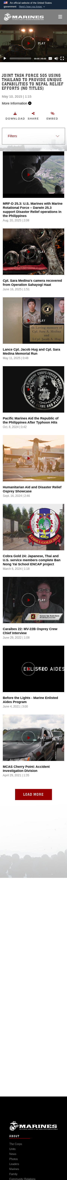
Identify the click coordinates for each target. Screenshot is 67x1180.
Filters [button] (12, 136)
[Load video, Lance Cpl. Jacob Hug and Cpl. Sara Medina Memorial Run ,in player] (33, 320)
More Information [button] (15, 103)
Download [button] (15, 118)
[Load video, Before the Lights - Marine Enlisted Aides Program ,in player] (33, 669)
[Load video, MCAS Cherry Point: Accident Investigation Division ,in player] (33, 738)
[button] (32, 7)
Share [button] (33, 118)
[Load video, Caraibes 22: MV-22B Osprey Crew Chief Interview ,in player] (33, 600)
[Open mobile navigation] (60, 16)
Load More (33, 794)
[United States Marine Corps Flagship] (24, 17)
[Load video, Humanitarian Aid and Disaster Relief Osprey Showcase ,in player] (33, 458)
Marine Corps (33, 1126)
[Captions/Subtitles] (50, 58)
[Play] (5, 58)
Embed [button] (52, 118)
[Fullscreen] (62, 58)
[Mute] (56, 58)
